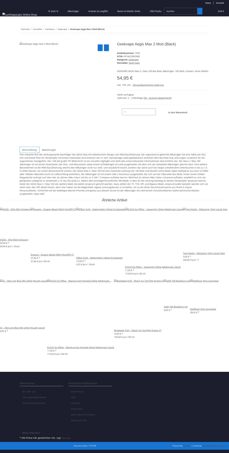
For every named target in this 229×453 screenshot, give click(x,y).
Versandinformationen (34, 403)
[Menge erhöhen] (158, 111)
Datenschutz (77, 391)
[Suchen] (199, 11)
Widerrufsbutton (31, 432)
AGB (73, 397)
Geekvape (134, 59)
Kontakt (220, 2)
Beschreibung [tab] (29, 149)
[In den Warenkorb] (22, 40)
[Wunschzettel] (212, 11)
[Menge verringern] (119, 111)
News (208, 2)
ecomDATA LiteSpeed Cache (214, 445)
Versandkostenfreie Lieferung (148, 85)
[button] (207, 11)
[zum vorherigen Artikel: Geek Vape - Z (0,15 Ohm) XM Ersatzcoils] (112, 29)
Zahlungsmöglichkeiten (34, 397)
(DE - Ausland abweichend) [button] (157, 97)
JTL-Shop (187, 445)
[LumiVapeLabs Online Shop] (19, 14)
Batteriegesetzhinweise (83, 414)
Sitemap (75, 403)
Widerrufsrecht (79, 420)
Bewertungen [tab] (49, 149)
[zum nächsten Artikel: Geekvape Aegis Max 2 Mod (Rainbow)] (107, 29)
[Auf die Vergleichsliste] (100, 47)
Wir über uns (29, 391)
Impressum (77, 408)
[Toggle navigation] (6, 8)
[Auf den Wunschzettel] (106, 47)
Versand (66, 437)
